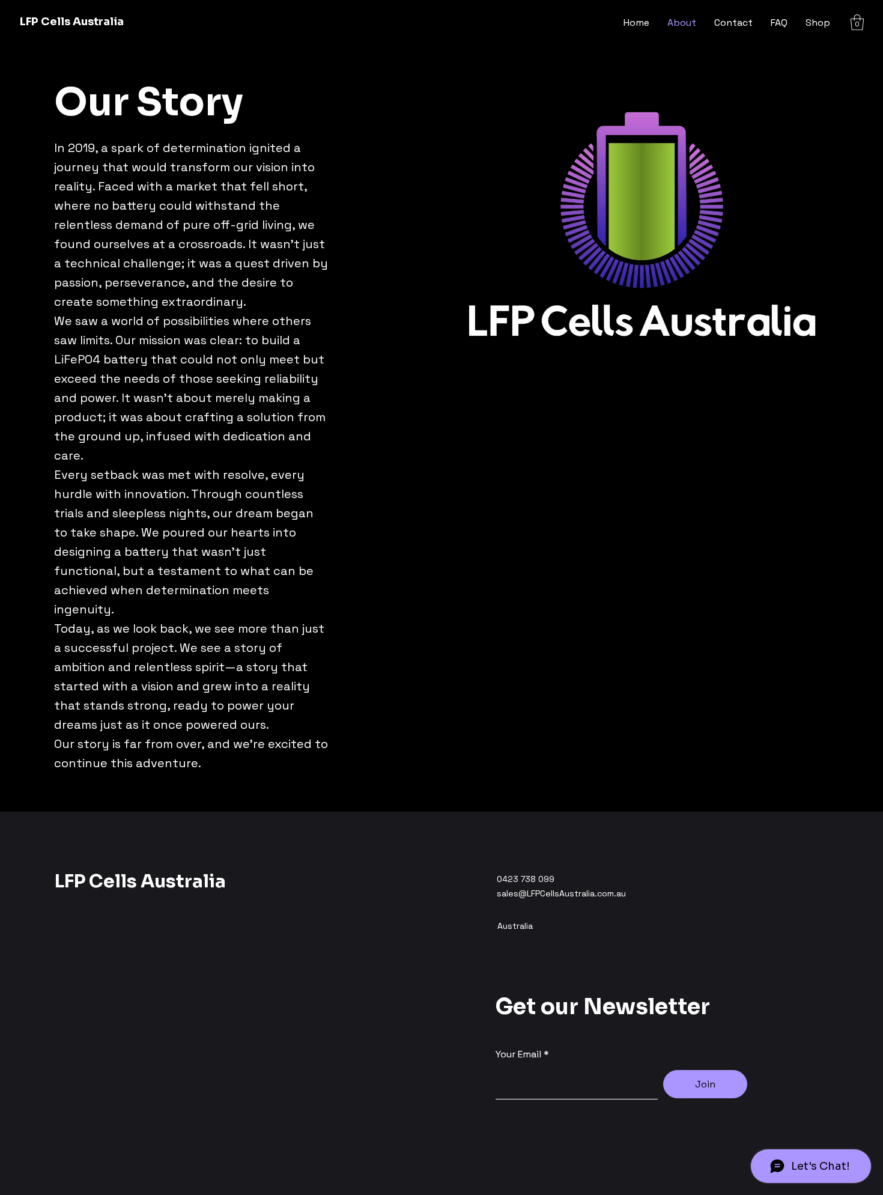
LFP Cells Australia (72, 21)
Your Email (518, 1054)
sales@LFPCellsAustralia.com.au (561, 893)
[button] (857, 22)
